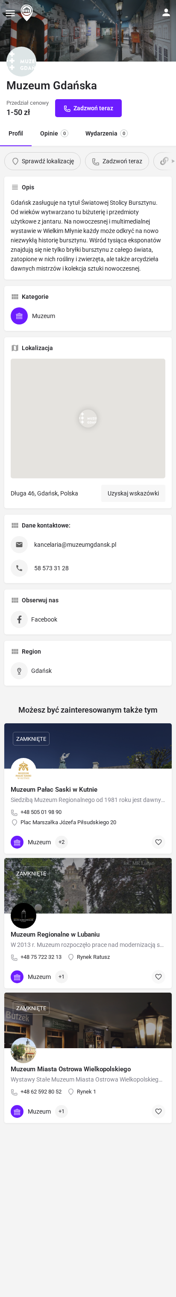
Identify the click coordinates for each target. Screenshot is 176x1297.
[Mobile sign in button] (166, 12)
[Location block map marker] (88, 418)
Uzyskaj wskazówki (133, 493)
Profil (16, 133)
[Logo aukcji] (21, 62)
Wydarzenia (105, 133)
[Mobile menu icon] (10, 13)
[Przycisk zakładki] (158, 842)
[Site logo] (28, 12)
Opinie (53, 133)
